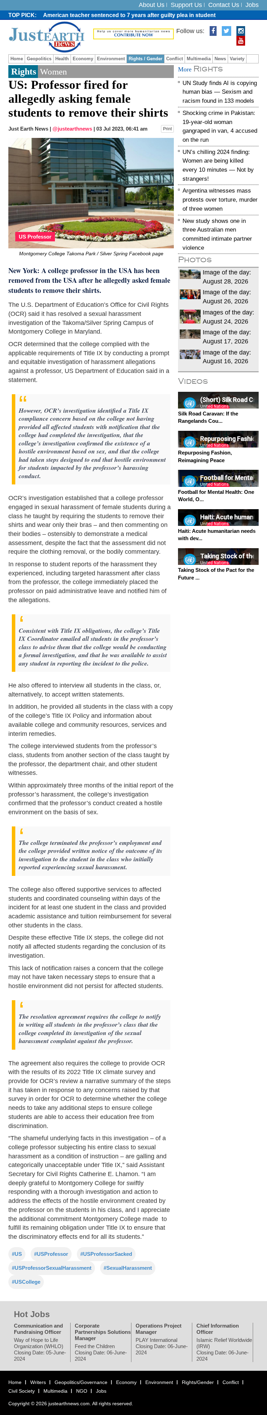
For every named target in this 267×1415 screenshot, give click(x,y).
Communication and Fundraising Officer (38, 1328)
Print (167, 128)
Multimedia (199, 58)
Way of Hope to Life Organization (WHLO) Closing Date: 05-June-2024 (40, 1349)
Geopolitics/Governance (81, 1382)
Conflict (174, 58)
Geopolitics (39, 58)
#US (17, 1254)
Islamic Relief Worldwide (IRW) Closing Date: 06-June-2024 (224, 1349)
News (220, 58)
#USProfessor (51, 1254)
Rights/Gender (198, 1382)
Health (62, 58)
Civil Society (21, 1391)
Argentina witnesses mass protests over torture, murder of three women (220, 199)
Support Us (186, 5)
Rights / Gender (145, 58)
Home (16, 58)
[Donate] (133, 33)
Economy (83, 58)
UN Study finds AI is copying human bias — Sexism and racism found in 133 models (220, 91)
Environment (111, 58)
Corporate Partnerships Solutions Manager (103, 1331)
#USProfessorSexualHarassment (51, 1267)
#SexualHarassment (128, 1267)
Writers (38, 1382)
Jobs (252, 5)
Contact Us (223, 5)
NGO (81, 1391)
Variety (237, 58)
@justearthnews (72, 129)
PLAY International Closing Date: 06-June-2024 (162, 1346)
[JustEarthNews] (46, 36)
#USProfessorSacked (106, 1254)
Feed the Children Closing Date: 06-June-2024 (101, 1352)
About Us (151, 5)
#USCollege (26, 1281)
